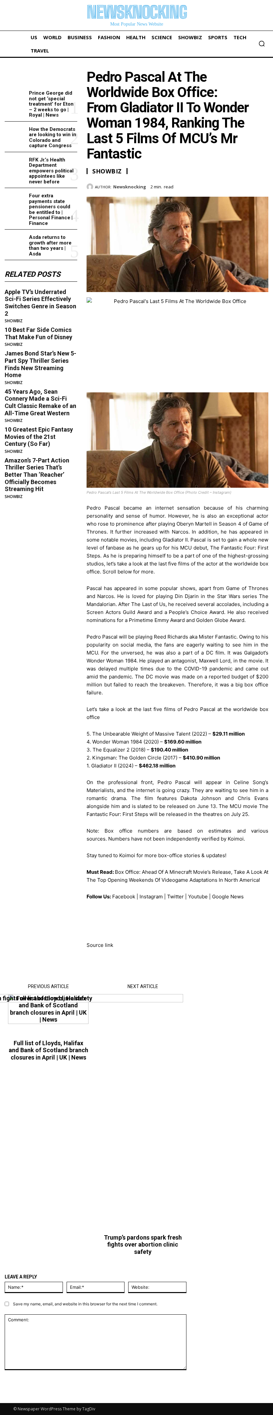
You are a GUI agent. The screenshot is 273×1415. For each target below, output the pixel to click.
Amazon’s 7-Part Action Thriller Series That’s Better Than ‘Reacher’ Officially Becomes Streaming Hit (37, 474)
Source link (100, 945)
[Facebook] (215, 185)
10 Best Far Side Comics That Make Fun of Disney (38, 333)
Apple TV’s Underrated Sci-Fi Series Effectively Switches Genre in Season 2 (40, 302)
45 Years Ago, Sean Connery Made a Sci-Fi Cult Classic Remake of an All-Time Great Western (40, 402)
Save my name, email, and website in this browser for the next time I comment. (85, 1303)
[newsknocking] (91, 186)
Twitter (175, 896)
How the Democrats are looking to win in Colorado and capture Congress (52, 137)
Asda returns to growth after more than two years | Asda (50, 245)
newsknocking (129, 187)
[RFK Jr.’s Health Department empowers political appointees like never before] (15, 165)
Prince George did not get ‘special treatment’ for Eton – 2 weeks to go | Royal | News (51, 104)
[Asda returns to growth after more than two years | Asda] (15, 243)
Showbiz (14, 321)
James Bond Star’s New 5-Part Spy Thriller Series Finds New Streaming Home (40, 364)
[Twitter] (231, 185)
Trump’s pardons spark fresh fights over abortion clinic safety (143, 1244)
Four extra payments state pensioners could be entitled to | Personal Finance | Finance (51, 209)
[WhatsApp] (261, 185)
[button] (261, 43)
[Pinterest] (246, 185)
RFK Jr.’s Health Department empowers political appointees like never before (51, 171)
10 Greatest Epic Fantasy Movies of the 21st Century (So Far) (39, 436)
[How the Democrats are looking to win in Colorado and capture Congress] (15, 135)
